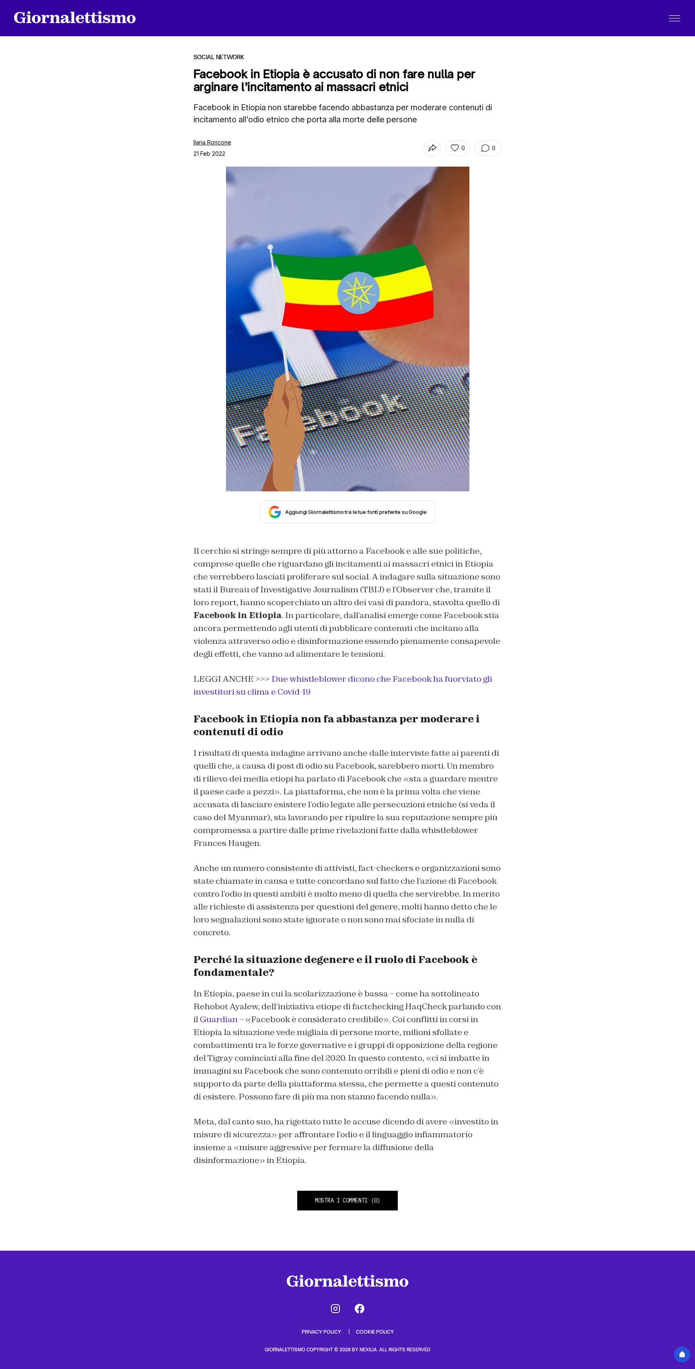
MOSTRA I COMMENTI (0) (347, 1200)
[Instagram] (335, 1309)
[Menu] (674, 18)
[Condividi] (432, 148)
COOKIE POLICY (375, 1332)
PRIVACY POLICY (322, 1332)
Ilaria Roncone (212, 142)
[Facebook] (360, 1309)
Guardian (219, 1019)
